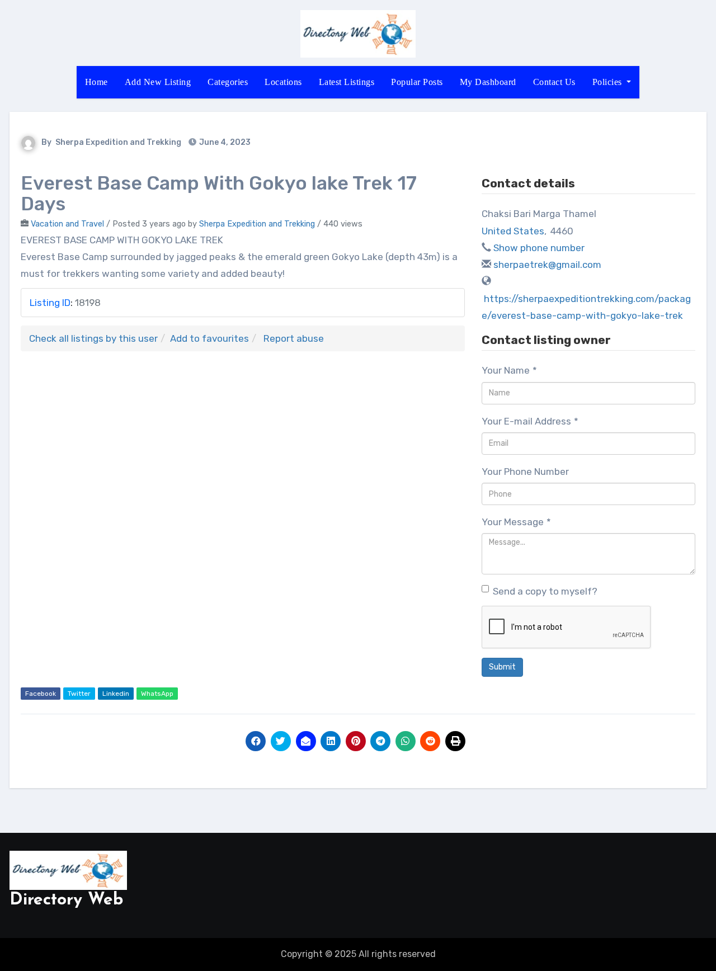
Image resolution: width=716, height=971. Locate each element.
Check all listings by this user (93, 338)
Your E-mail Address (530, 421)
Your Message (516, 521)
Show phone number (539, 247)
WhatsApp (157, 693)
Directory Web (66, 900)
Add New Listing (158, 82)
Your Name (509, 370)
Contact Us (554, 82)
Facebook (40, 693)
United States (513, 231)
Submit (502, 667)
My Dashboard (488, 82)
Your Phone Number (525, 471)
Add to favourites (209, 338)
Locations (283, 82)
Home (96, 82)
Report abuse (293, 338)
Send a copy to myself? (545, 591)
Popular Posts (417, 82)
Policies (608, 82)
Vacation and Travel (67, 224)
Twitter (79, 693)
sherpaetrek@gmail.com (547, 264)
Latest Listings (347, 82)
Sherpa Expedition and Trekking (118, 142)
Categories (228, 82)
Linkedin (115, 693)
